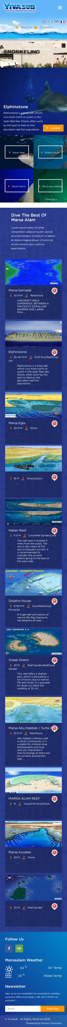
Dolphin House (51, 152)
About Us (26, 27)
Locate (55, 128)
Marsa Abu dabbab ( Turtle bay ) (52, 188)
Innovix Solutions (51, 1023)
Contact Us (46, 27)
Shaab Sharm (18, 186)
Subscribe (52, 1008)
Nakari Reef (18, 152)
